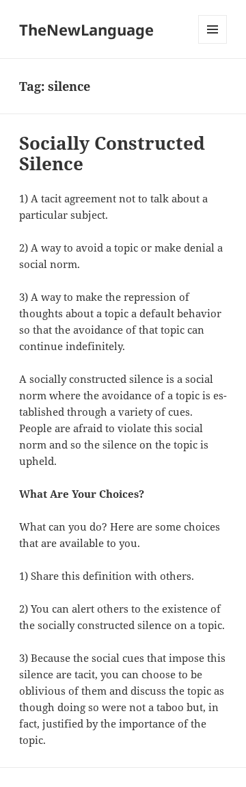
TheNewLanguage (86, 29)
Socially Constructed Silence (112, 153)
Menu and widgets (213, 43)
